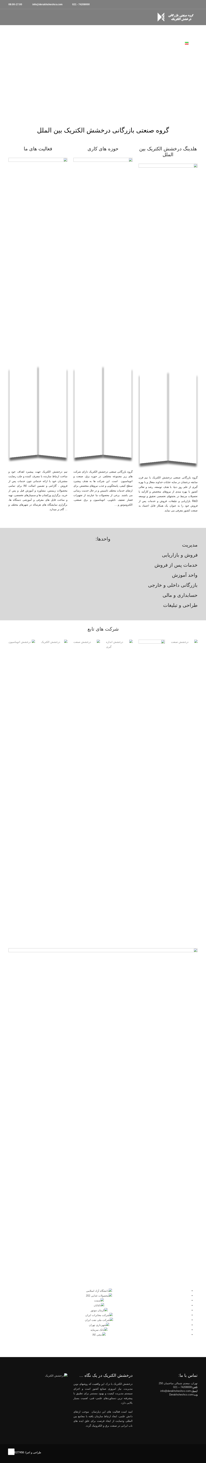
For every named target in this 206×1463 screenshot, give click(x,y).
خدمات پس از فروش (89, 31)
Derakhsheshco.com (181, 1394)
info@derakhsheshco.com (175, 1390)
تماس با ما (50, 31)
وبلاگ (66, 31)
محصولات (161, 31)
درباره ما (32, 31)
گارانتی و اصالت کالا (136, 31)
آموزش (113, 31)
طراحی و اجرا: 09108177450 (24, 1452)
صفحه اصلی (181, 31)
